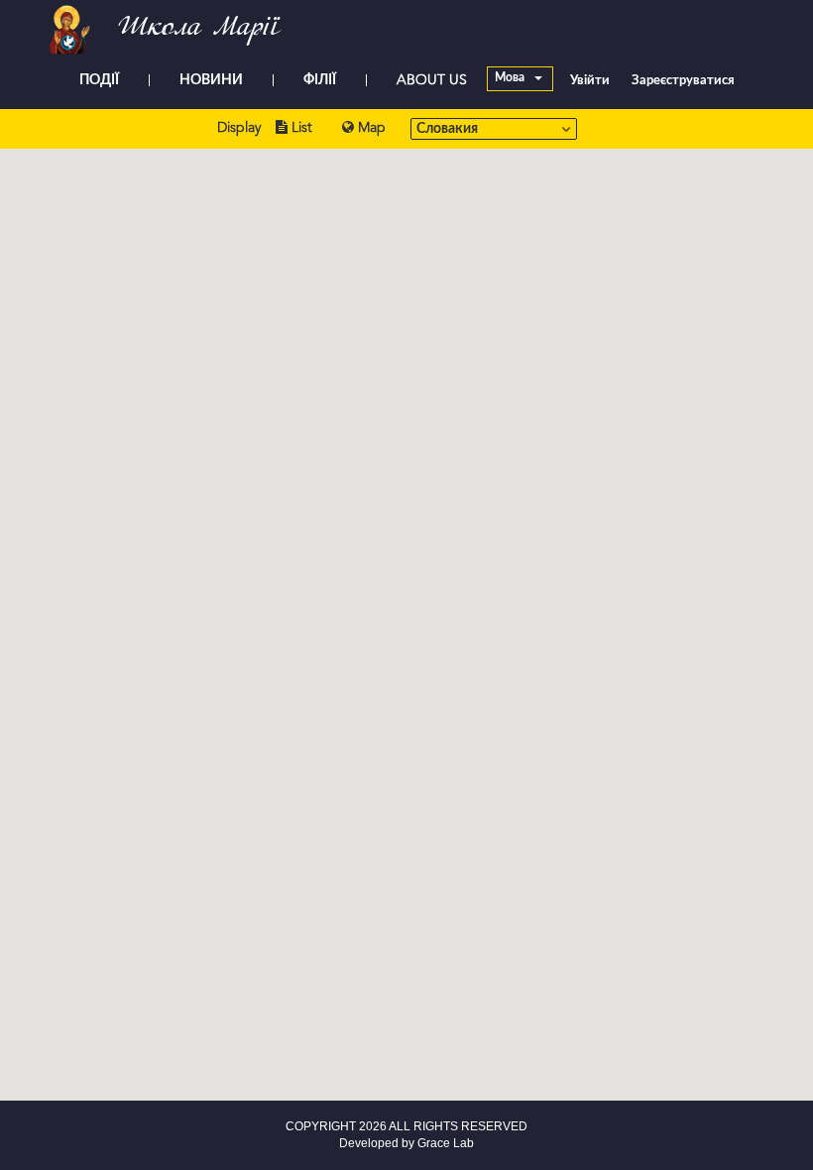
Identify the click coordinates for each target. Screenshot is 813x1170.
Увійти (590, 80)
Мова (511, 78)
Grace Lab (445, 1143)
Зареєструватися (683, 80)
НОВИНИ (211, 80)
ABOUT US (432, 80)
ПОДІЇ (99, 80)
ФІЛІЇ (319, 80)
